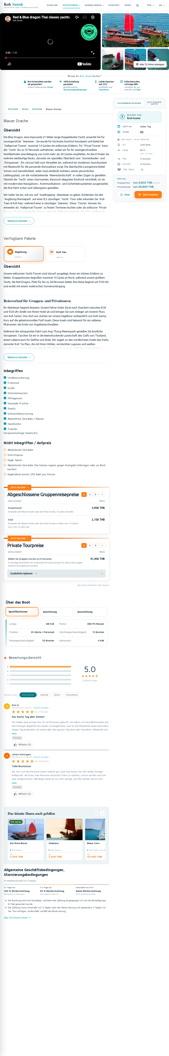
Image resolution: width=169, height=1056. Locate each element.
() (24, 744)
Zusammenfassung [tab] (129, 103)
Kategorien (70, 5)
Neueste (44, 695)
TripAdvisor (104, 89)
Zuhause (52, 5)
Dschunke (37, 109)
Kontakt (114, 5)
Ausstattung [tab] (84, 611)
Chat (138, 89)
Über (128, 5)
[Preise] (102, 494)
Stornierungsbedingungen (75, 89)
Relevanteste (28, 695)
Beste (57, 695)
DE (160, 5)
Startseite (13, 109)
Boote (25, 109)
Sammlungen (93, 5)
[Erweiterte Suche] (138, 5)
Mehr (14, 733)
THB (149, 5)
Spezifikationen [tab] (18, 611)
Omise (50, 87)
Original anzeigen (41, 708)
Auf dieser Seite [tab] (154, 103)
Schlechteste (72, 695)
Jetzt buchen (18, 487)
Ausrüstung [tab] (50, 611)
